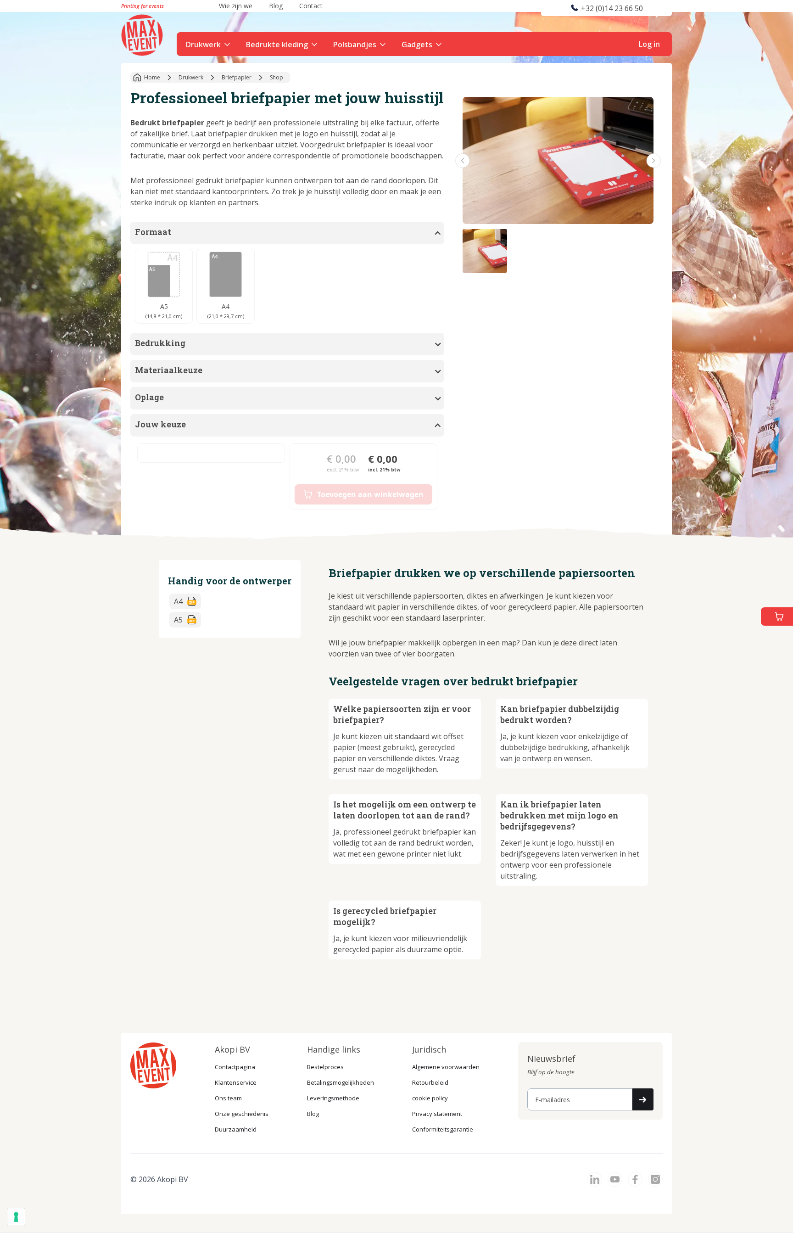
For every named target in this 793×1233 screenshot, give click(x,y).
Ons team (228, 1098)
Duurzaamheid (236, 1129)
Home (152, 77)
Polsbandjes (354, 44)
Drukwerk (203, 44)
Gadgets (417, 44)
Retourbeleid (430, 1082)
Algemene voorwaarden (446, 1067)
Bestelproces (325, 1067)
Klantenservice (236, 1082)
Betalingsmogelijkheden (340, 1082)
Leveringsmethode (333, 1098)
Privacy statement (437, 1114)
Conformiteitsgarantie (442, 1129)
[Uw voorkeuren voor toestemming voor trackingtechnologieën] (16, 1217)
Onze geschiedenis (241, 1114)
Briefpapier (236, 77)
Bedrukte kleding (277, 44)
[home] (143, 34)
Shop (276, 77)
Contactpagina (235, 1067)
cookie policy (430, 1098)
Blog (313, 1114)
